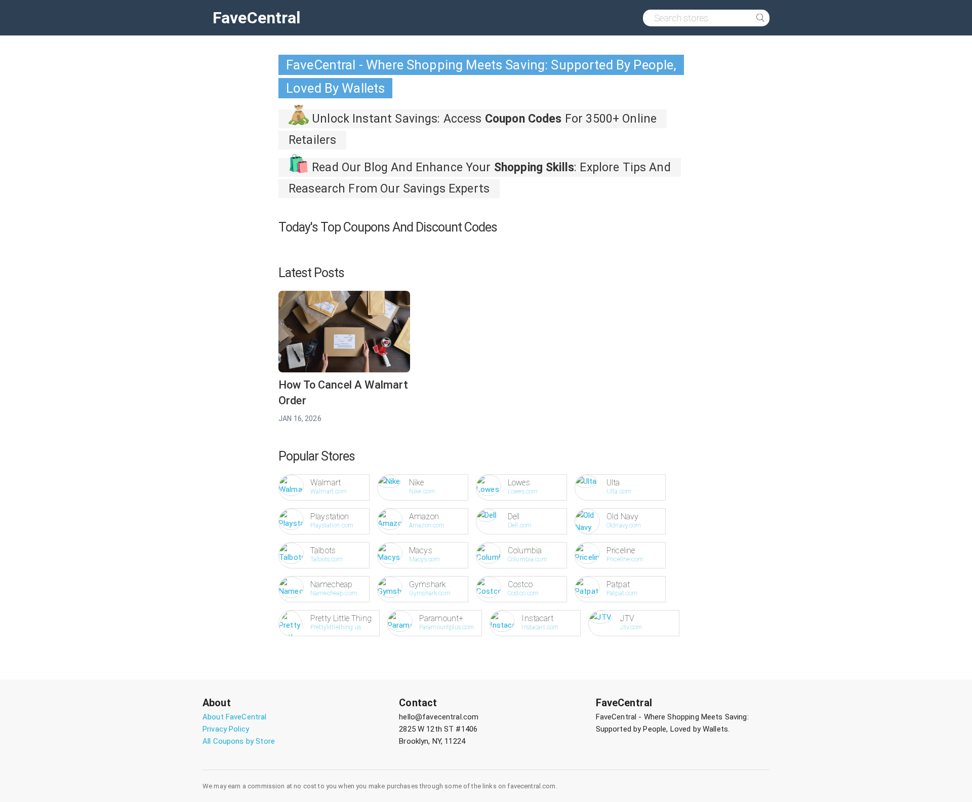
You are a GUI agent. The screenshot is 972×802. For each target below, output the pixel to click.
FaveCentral (257, 17)
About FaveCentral (234, 716)
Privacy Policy (225, 729)
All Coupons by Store (238, 741)
